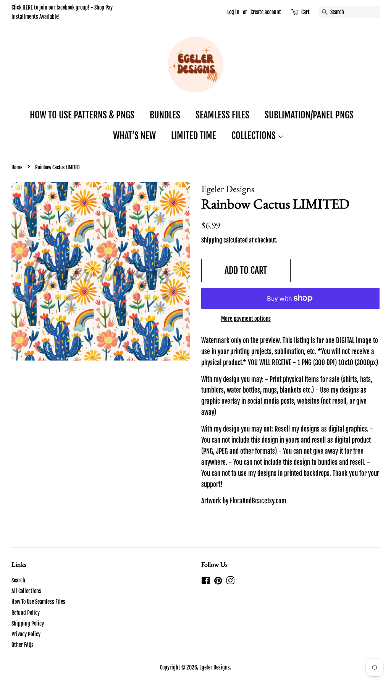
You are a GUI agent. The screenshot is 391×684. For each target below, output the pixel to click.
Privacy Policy (25, 634)
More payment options (246, 318)
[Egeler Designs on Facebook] (205, 581)
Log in (233, 12)
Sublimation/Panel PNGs (309, 115)
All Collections (26, 591)
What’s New (134, 135)
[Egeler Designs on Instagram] (230, 581)
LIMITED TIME (193, 135)
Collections (254, 135)
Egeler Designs (214, 667)
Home (17, 167)
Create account (265, 12)
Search (18, 580)
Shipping (211, 240)
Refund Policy (25, 612)
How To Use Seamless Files (38, 601)
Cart (305, 12)
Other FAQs (22, 644)
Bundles (165, 115)
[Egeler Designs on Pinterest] (218, 581)
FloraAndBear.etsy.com (258, 501)
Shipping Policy (27, 623)
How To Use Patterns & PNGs (82, 115)
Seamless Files (222, 115)
